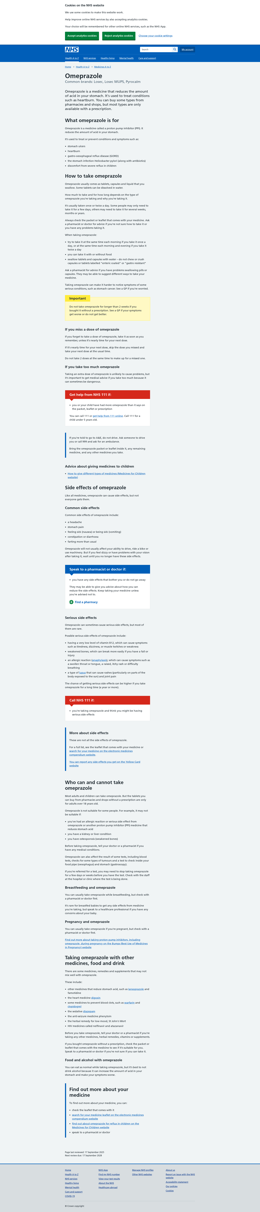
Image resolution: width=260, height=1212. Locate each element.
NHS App (103, 1170)
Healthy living (108, 58)
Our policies (171, 1186)
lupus (82, 672)
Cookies (170, 1190)
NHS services (90, 58)
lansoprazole (136, 989)
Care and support (147, 58)
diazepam (89, 1011)
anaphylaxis (99, 660)
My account (187, 49)
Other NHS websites (142, 1174)
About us (170, 1170)
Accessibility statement (177, 1182)
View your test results (109, 1178)
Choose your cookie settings (155, 35)
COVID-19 (70, 1196)
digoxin (95, 997)
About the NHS (106, 1183)
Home (68, 66)
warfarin (129, 1002)
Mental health (126, 58)
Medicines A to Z (102, 66)
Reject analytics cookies (119, 35)
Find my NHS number (109, 1174)
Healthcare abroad (108, 1187)
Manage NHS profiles (142, 1170)
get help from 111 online (108, 416)
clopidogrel (74, 1006)
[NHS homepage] (72, 49)
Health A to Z (82, 66)
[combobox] (156, 49)
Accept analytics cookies (82, 35)
